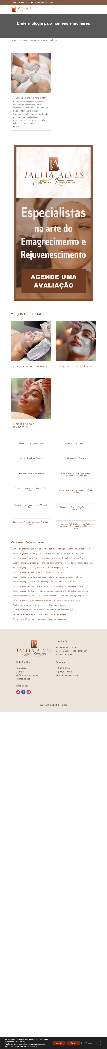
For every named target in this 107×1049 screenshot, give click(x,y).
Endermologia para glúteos (50, 572)
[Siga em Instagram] (28, 692)
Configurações (91, 1043)
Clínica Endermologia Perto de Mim (31, 98)
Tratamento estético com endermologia (30, 619)
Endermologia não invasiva (46, 558)
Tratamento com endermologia (52, 614)
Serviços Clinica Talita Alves (76, 458)
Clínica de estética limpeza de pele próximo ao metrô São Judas (76, 474)
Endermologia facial (75, 553)
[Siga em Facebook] (23, 692)
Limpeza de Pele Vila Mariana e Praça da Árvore (30, 523)
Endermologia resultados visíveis (27, 595)
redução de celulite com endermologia (56, 609)
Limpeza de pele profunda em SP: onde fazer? (31, 506)
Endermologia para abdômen (72, 558)
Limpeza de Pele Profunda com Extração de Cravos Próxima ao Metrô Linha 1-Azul (76, 526)
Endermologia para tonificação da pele (66, 586)
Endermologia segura (74, 595)
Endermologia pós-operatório (51, 591)
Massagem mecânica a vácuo (25, 609)
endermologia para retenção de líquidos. (30, 586)
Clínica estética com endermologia (50, 549)
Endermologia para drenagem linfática (29, 567)
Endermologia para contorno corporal (53, 563)
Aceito (59, 1043)
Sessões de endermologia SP (25, 614)
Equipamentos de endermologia (66, 600)
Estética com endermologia (58, 605)
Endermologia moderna (23, 558)
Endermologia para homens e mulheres (64, 577)
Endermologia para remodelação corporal (56, 581)
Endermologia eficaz (57, 553)
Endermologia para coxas (82, 563)
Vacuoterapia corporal (58, 619)
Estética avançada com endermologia (29, 605)
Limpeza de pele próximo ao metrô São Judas (76, 491)
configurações (32, 1046)
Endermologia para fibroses (60, 567)
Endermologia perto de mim (25, 591)
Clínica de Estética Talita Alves (31, 473)
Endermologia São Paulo (53, 595)
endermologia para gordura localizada (29, 577)
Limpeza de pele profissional (23, 425)
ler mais (16, 126)
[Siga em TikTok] (18, 692)
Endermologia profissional (76, 591)
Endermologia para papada (25, 581)
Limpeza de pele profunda (74, 366)
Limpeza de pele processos (30, 366)
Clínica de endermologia (23, 549)
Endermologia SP (20, 600)
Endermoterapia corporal (40, 600)
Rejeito (73, 1043)
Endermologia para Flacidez (25, 572)
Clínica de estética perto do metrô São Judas (31, 489)
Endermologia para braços (24, 563)
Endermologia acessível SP (78, 549)
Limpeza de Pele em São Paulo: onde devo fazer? (76, 508)
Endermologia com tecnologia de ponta (30, 553)
